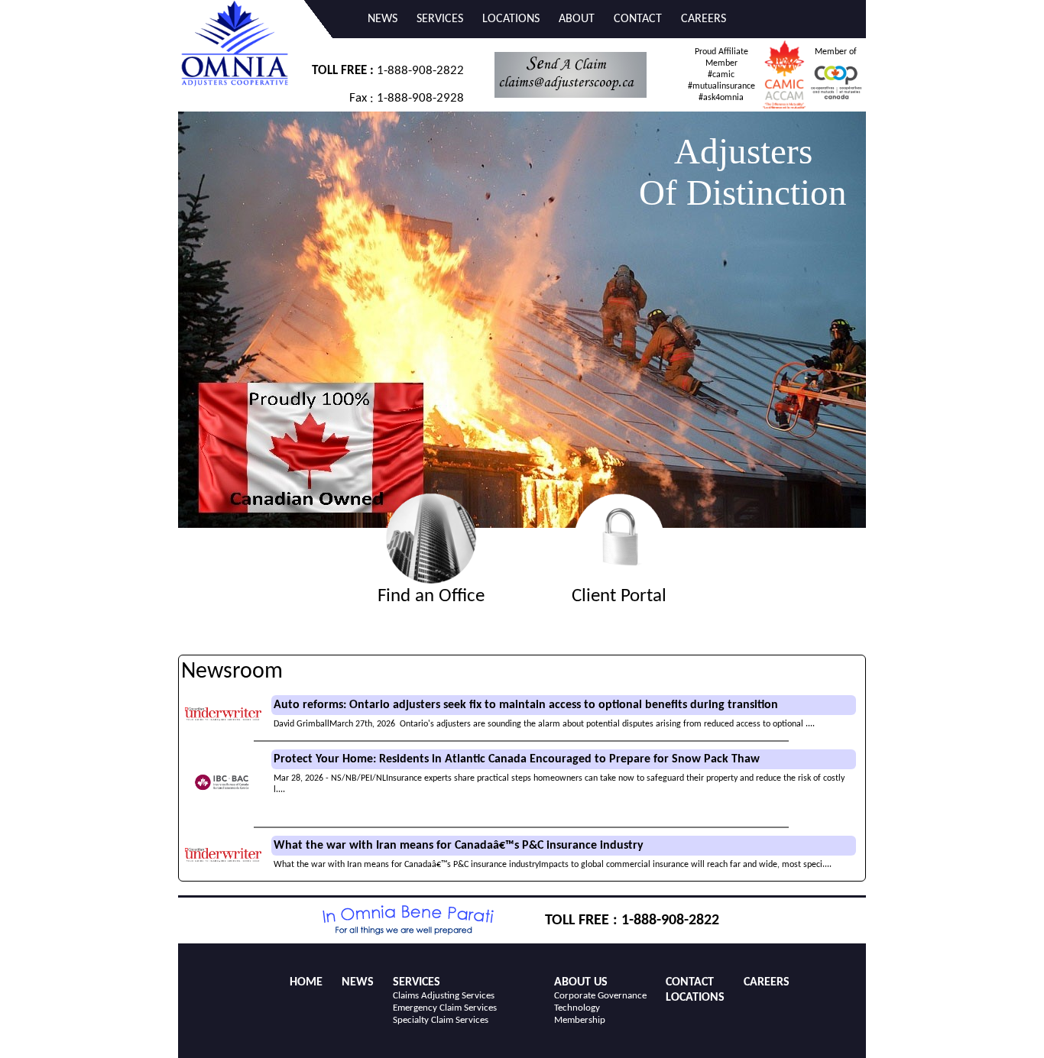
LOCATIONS (511, 19)
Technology (577, 1008)
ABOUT (577, 19)
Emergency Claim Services (445, 1008)
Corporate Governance (600, 996)
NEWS (382, 19)
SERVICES (440, 19)
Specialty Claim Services (440, 1020)
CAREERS (703, 19)
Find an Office (431, 596)
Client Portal (619, 596)
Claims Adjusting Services (443, 996)
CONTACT (638, 19)
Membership (579, 1020)
